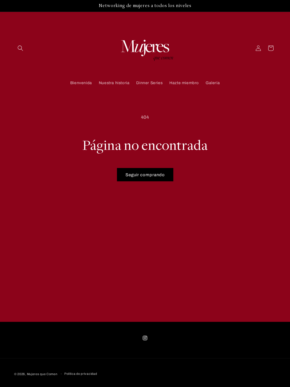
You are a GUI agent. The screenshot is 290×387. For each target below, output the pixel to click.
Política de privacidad (80, 373)
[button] (20, 48)
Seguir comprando (145, 175)
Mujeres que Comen (42, 374)
